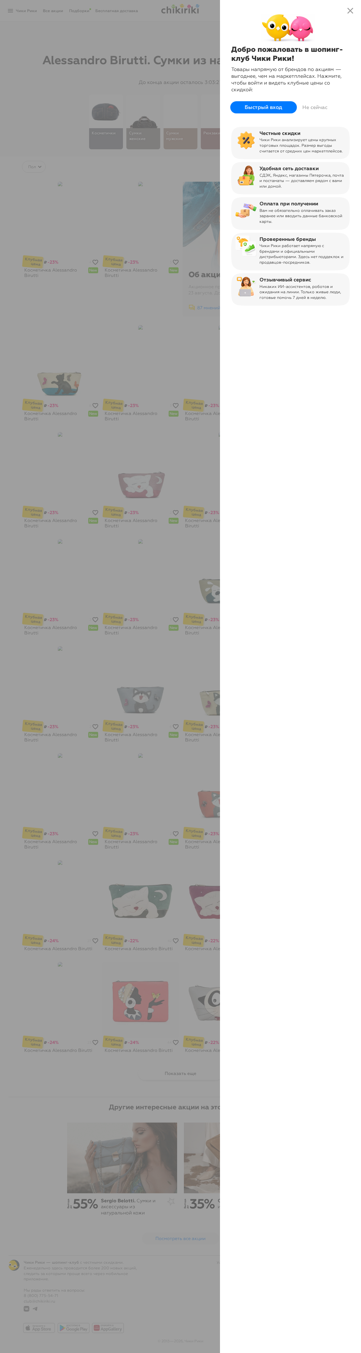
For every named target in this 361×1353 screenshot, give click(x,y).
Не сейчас (314, 107)
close (350, 11)
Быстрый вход (263, 107)
